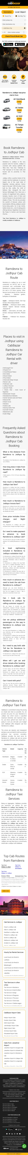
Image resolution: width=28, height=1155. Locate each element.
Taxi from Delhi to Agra (8, 1104)
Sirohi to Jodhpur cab (10, 937)
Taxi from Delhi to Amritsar (9, 1109)
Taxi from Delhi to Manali (9, 1110)
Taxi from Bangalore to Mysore (10, 1117)
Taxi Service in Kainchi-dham (12, 990)
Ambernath (13, 1083)
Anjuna (22, 1085)
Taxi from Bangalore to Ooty (9, 1121)
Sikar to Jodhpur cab (10, 929)
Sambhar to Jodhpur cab (11, 932)
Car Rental (14, 1093)
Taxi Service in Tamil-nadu (11, 1000)
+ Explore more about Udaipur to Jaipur (11, 886)
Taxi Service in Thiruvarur (11, 998)
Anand (10, 1085)
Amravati (19, 1083)
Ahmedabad (9, 1080)
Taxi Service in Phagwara (11, 995)
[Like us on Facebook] (7, 1134)
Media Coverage (19, 1141)
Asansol (13, 1086)
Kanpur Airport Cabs (10, 1017)
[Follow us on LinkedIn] (12, 1134)
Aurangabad (20, 1086)
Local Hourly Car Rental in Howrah (14, 968)
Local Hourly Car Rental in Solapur (14, 976)
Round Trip (8, 16)
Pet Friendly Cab (17, 1096)
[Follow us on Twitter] (9, 1134)
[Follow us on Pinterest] (17, 1134)
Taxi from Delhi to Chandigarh (10, 1107)
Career (6, 1141)
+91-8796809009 (17, 1144)
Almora (18, 1081)
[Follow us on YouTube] (20, 1134)
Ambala (7, 1083)
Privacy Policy (14, 1138)
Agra (4, 1080)
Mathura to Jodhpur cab (11, 940)
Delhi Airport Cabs (9, 1023)
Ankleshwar (6, 1086)
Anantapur (16, 1085)
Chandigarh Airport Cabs (11, 1036)
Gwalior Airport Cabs (10, 1020)
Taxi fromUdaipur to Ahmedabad (18, 866)
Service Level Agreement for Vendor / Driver (14, 1139)
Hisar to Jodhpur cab (10, 927)
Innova (17, 1094)
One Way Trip (21, 16)
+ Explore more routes (14, 1125)
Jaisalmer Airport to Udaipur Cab (13, 1058)
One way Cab (6, 1093)
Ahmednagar (17, 1080)
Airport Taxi (21, 1093)
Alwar (22, 1081)
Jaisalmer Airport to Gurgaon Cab (13, 1048)
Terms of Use (6, 1138)
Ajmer (23, 1080)
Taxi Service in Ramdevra (11, 987)
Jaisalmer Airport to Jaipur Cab (13, 1066)
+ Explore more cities (14, 1090)
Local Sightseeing (9, 1094)
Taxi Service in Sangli (10, 992)
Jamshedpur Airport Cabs (11, 1025)
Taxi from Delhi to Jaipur (9, 1105)
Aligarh (6, 1081)
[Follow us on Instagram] (15, 1134)
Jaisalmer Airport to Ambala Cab (13, 1050)
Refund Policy (21, 1138)
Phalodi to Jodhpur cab (10, 935)
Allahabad (12, 1081)
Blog (18, 1143)
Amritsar (5, 1085)
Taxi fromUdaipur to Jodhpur (6, 872)
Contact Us (9, 1144)
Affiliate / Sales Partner (10, 1143)
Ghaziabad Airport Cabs (11, 1033)
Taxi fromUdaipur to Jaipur (6, 866)
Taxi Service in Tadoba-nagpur (13, 1003)
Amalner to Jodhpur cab (11, 943)
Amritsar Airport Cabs (10, 1031)
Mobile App (11, 1141)
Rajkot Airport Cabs (9, 1028)
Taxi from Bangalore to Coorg (10, 1119)
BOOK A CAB (6, 891)
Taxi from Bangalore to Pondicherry (11, 1122)
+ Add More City (7, 28)
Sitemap (22, 1143)
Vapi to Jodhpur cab (10, 945)
